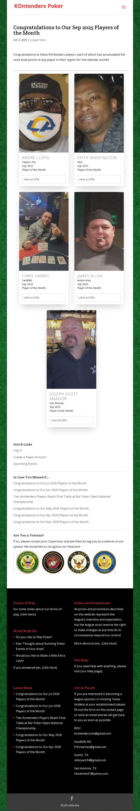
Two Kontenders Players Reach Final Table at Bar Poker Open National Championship (40, 723)
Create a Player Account (29, 457)
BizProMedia (70, 805)
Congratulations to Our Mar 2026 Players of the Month (51, 522)
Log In (17, 450)
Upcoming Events (25, 464)
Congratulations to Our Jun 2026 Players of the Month (50, 490)
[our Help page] (91, 671)
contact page (115, 710)
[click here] (49, 668)
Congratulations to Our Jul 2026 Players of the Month (50, 483)
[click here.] (28, 614)
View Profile (31, 179)
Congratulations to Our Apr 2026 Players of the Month (50, 515)
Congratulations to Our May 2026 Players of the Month (51, 508)
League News (38, 40)
